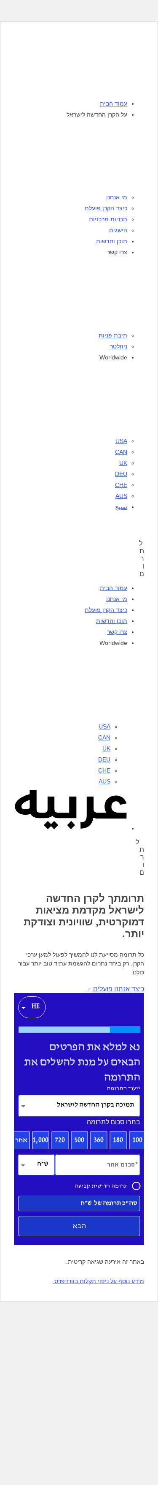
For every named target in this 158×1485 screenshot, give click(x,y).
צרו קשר (117, 631)
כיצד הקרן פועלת (106, 208)
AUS (121, 495)
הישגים (118, 230)
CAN (121, 452)
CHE (121, 484)
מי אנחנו (116, 197)
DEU (121, 474)
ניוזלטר (118, 346)
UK (123, 463)
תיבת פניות (113, 335)
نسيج (121, 506)
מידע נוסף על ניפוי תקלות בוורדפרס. (98, 1281)
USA (121, 441)
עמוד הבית (113, 103)
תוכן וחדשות (111, 241)
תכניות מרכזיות (108, 219)
